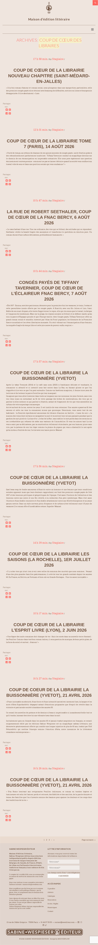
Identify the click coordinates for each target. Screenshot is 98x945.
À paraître (51, 888)
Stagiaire (58, 59)
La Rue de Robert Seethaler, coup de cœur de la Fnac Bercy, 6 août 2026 (49, 217)
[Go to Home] (44, 935)
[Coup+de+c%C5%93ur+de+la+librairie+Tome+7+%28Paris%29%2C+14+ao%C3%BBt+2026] (7, 180)
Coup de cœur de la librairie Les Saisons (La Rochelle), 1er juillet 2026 (49, 559)
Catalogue (51, 896)
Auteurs (50, 892)
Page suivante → (88, 840)
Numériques (52, 907)
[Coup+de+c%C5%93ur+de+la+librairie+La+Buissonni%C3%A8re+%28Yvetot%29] (7, 446)
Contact (50, 911)
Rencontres (52, 900)
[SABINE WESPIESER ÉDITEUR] (49, 12)
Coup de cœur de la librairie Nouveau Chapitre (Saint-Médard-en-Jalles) (49, 76)
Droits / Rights (53, 904)
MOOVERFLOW (64, 939)
